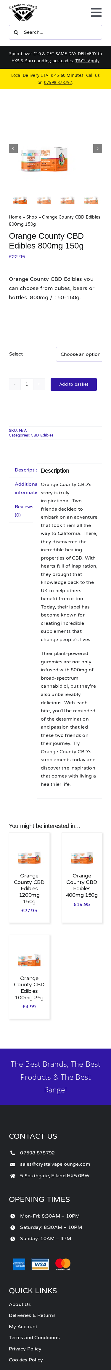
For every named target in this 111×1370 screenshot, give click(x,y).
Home (15, 217)
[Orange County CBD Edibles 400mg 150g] (82, 839)
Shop (31, 217)
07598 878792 (58, 82)
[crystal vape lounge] (23, 6)
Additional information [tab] (24, 488)
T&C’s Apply (87, 60)
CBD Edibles (42, 435)
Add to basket (73, 384)
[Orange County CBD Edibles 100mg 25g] (29, 942)
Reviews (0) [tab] (24, 511)
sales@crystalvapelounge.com (55, 1164)
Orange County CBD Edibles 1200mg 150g (29, 888)
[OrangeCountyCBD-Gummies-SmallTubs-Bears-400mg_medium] (55, 148)
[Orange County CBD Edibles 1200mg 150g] (29, 839)
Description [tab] (24, 470)
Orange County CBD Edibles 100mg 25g (29, 988)
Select (16, 354)
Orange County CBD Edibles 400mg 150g (82, 885)
